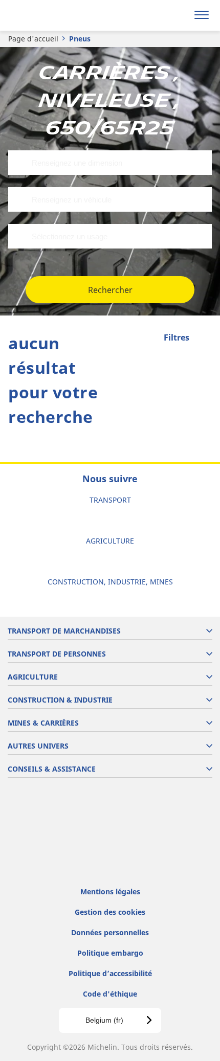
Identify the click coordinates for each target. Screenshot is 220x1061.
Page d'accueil (33, 38)
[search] (177, 15)
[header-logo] (48, 15)
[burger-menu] (201, 15)
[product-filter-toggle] (204, 338)
